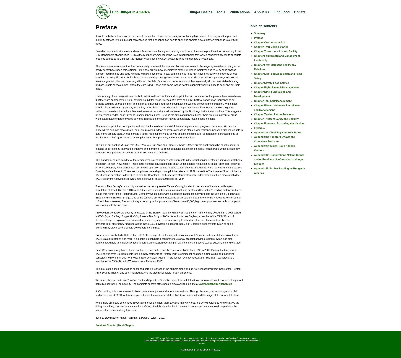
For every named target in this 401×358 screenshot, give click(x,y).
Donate (299, 12)
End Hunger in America (131, 12)
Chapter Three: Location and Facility (275, 51)
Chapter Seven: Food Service (271, 83)
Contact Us (187, 349)
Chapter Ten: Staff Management (273, 101)
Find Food (281, 12)
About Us (261, 12)
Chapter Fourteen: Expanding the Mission (279, 123)
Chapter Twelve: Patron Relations (274, 114)
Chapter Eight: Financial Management (276, 87)
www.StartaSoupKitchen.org (215, 284)
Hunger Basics (200, 12)
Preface (258, 38)
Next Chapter (126, 325)
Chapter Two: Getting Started (271, 47)
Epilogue (259, 128)
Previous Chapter (106, 325)
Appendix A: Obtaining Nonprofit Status (277, 132)
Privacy (216, 349)
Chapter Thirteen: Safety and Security (276, 119)
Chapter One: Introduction (269, 42)
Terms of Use (202, 349)
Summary (260, 33)
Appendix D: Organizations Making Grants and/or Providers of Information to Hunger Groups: (279, 159)
